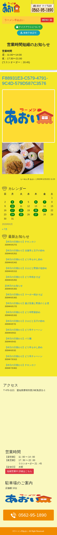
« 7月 (4, 229)
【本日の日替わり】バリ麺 (18, 338)
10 (12, 206)
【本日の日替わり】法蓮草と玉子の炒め (25, 250)
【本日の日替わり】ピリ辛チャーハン (23, 330)
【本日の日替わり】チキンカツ (20, 242)
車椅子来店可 (30, 33)
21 (44, 210)
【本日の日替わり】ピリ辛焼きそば (22, 277)
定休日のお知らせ (14, 286)
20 (36, 210)
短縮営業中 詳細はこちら (19, 471)
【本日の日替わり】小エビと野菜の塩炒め (26, 268)
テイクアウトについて (29, 27)
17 (12, 210)
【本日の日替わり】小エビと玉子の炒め (25, 321)
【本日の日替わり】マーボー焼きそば (23, 294)
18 (21, 210)
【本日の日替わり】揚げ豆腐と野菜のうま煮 (27, 303)
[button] (47, 20)
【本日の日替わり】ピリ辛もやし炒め (23, 259)
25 (21, 214)
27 (36, 214)
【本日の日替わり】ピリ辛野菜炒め (22, 312)
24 (12, 214)
